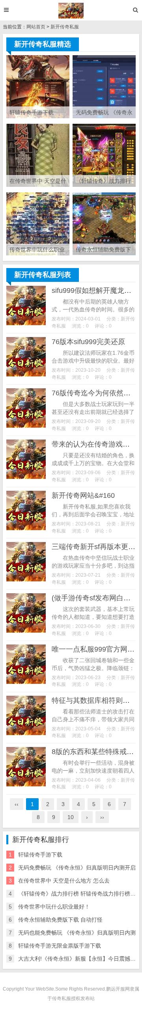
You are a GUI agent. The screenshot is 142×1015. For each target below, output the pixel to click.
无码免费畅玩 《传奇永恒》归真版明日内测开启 (77, 867)
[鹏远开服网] (71, 11)
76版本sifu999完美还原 (88, 342)
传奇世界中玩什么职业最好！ (54, 906)
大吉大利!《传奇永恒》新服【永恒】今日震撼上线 (79, 958)
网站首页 (35, 27)
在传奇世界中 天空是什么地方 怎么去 (64, 880)
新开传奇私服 (64, 27)
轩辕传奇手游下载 (40, 854)
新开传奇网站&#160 (83, 495)
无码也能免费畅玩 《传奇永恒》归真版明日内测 (77, 932)
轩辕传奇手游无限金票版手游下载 (59, 945)
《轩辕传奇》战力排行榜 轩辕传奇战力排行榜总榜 (79, 893)
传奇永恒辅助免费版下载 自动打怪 (60, 919)
